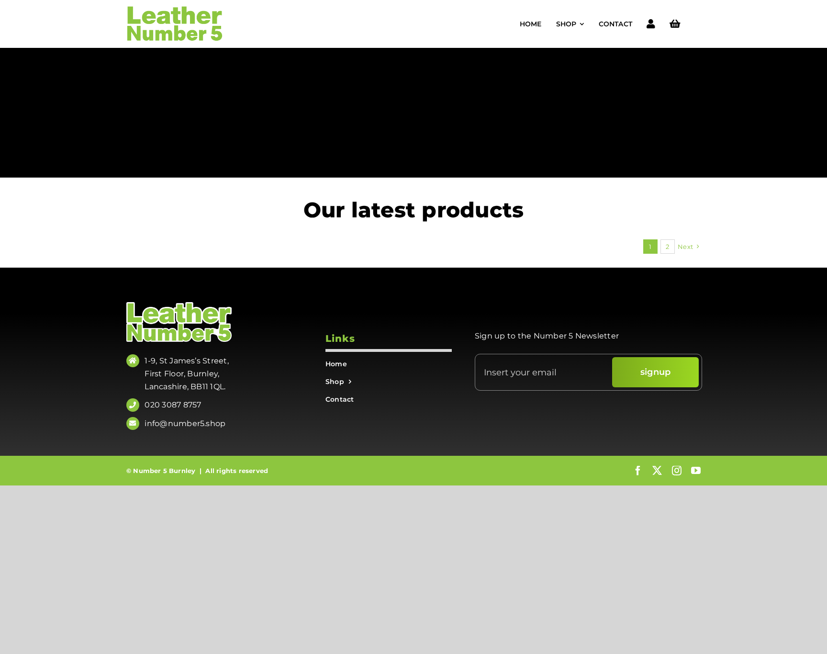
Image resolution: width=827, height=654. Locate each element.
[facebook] (638, 470)
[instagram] (677, 470)
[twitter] (657, 470)
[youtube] (696, 470)
